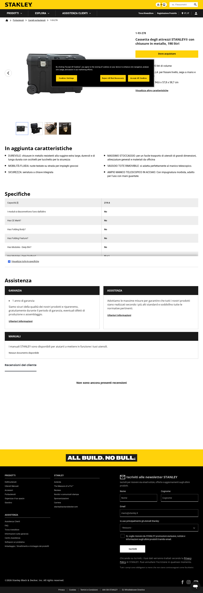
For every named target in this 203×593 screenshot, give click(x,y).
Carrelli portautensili (37, 20)
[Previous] (8, 73)
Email (122, 506)
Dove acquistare (167, 53)
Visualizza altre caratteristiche (151, 90)
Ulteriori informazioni (21, 321)
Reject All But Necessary (113, 78)
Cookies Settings (66, 78)
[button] (182, 582)
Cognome (165, 491)
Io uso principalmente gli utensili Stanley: (139, 521)
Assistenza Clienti (75, 13)
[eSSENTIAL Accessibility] (161, 4)
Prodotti (13, 13)
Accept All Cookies (138, 78)
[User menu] (196, 13)
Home (6, 20)
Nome (123, 491)
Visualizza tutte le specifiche (25, 261)
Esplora (40, 13)
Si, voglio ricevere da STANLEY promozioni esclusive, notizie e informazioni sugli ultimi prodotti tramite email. (155, 538)
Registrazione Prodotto (167, 13)
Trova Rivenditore (145, 13)
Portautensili (18, 20)
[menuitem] (14, 13)
